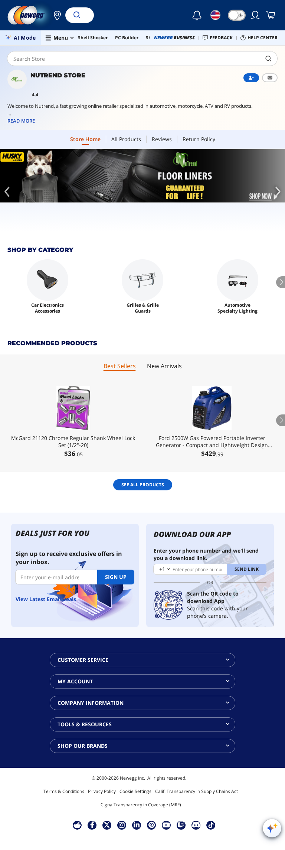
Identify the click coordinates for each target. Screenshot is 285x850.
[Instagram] (122, 824)
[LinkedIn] (137, 824)
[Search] (76, 15)
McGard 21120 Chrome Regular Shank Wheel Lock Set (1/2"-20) (73, 441)
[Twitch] (181, 824)
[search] (268, 58)
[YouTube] (166, 824)
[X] (107, 824)
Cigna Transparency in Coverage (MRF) (141, 804)
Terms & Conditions (63, 791)
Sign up (116, 576)
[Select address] (55, 15)
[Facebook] (92, 824)
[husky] (142, 176)
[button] (55, 15)
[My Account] (255, 15)
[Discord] (196, 824)
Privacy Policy (102, 791)
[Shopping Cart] (271, 15)
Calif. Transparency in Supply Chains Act (196, 791)
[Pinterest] (151, 824)
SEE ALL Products (142, 484)
